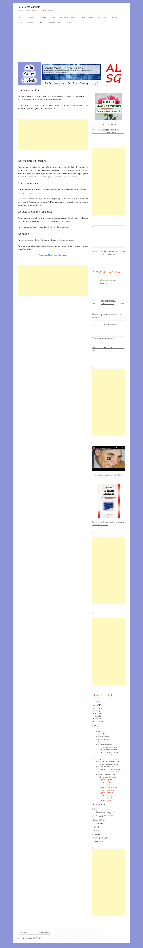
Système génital (105, 785)
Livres (20, 22)
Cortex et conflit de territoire (109, 747)
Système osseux (106, 795)
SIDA (53, 17)
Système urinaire (106, 782)
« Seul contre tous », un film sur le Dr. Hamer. (107, 475)
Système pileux (105, 800)
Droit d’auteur (54, 22)
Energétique (99, 716)
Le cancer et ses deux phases (108, 764)
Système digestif (106, 780)
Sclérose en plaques (67, 17)
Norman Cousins (103, 737)
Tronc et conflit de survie (108, 755)
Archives (30, 22)
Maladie (31, 17)
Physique (98, 711)
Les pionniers (99, 729)
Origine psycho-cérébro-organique (107, 759)
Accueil (20, 17)
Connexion (37, 938)
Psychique (98, 713)
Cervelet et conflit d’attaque (109, 752)
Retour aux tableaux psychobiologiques (53, 255)
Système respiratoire (107, 790)
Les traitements (100, 804)
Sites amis (113, 17)
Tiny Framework (27, 938)
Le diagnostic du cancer (106, 767)
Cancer (43, 17)
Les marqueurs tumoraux (106, 774)
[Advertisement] (71, 43)
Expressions (99, 721)
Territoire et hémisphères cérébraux (110, 772)
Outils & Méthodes (86, 17)
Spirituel (98, 719)
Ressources (102, 17)
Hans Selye (101, 731)
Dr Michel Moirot (103, 739)
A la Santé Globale (29, 7)
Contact (41, 22)
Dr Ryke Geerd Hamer (105, 744)
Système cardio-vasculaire (109, 787)
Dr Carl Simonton (103, 742)
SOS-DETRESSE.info (108, 301)
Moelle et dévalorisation (108, 750)
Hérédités (98, 708)
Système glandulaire (107, 798)
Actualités (68, 22)
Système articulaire (107, 793)
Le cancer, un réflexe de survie (108, 761)
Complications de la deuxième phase (110, 769)
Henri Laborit (102, 734)
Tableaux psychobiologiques (107, 777)
